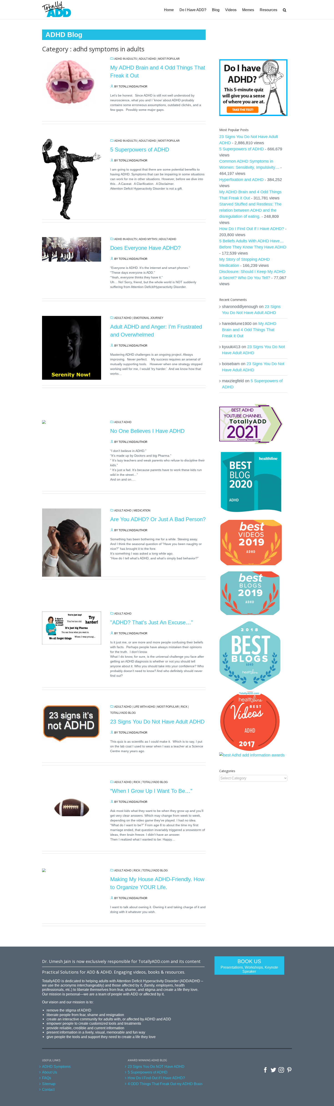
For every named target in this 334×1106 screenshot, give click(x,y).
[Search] (284, 9)
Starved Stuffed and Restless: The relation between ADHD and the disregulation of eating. (250, 210)
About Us (49, 1072)
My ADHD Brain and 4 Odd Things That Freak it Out (249, 329)
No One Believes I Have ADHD (147, 431)
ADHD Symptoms (56, 1066)
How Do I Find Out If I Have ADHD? (251, 228)
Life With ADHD (144, 706)
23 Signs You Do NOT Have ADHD (156, 1066)
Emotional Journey (148, 318)
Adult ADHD (147, 58)
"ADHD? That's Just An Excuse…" (151, 622)
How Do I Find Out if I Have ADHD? (156, 1078)
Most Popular (169, 58)
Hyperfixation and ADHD (241, 179)
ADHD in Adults (125, 58)
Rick (184, 706)
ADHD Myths (148, 239)
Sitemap (48, 1084)
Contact (48, 1089)
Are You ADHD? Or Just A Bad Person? (158, 519)
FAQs (46, 1078)
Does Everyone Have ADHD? (145, 248)
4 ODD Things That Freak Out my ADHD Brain (165, 1084)
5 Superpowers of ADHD (139, 149)
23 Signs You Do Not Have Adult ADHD (157, 722)
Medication (142, 510)
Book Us (249, 965)
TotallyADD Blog (123, 712)
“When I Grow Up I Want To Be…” (151, 791)
